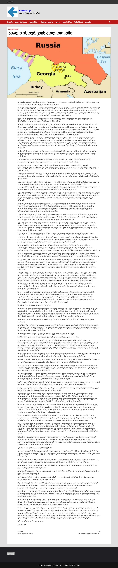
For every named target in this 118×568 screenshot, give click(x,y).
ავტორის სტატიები (21, 22)
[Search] (110, 22)
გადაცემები (33, 22)
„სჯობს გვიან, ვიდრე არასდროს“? (89, 532)
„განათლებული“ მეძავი (25, 532)
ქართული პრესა (46, 22)
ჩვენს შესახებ (78, 22)
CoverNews (68, 565)
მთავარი (10, 22)
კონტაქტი (88, 22)
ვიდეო (58, 22)
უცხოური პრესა (67, 22)
